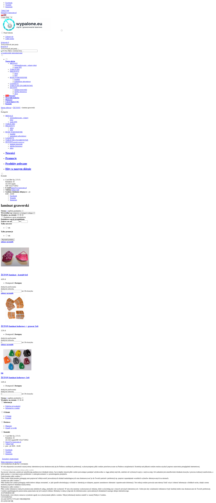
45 (23, 215)
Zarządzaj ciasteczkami (10, 459)
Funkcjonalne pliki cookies (10, 476)
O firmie (8, 416)
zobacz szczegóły (7, 242)
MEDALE (14, 63)
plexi (16, 94)
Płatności (8, 426)
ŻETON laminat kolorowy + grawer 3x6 (19, 326)
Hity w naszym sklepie (18, 168)
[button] (2, 15)
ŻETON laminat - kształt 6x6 (14, 275)
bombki (17, 79)
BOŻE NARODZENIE (18, 77)
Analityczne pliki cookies (10, 481)
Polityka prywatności (12, 406)
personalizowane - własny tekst (25, 65)
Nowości (10, 152)
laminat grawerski (20, 90)
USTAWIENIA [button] (6, 497)
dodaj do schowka (7, 289)
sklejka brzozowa (20, 92)
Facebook (8, 3)
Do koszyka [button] (28, 291)
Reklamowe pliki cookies (10, 487)
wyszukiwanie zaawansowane (11, 53)
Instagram (8, 7)
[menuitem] (87, 76)
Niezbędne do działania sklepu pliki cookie (18, 470)
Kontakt (4, 176)
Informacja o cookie (12, 408)
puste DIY (18, 67)
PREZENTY (14, 71)
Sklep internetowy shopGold (11, 462)
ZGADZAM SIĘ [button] (7, 501)
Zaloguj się (9, 37)
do (20, 221)
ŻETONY (13, 88)
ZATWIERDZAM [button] (7, 493)
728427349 (5, 11)
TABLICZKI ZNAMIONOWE (21, 86)
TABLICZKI (14, 69)
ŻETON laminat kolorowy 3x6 (15, 377)
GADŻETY (14, 84)
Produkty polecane (16, 163)
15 (18, 215)
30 (20, 215)
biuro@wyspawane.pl (9, 13)
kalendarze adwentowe (22, 82)
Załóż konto (9, 39)
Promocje (11, 158)
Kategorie (4, 112)
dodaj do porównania (8, 287)
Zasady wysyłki (11, 428)
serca (16, 73)
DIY (16, 75)
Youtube (8, 5)
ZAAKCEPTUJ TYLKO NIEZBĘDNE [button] (15, 499)
